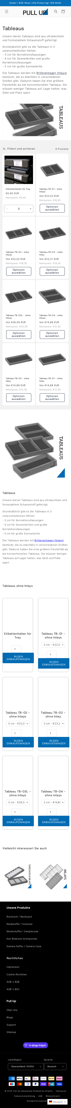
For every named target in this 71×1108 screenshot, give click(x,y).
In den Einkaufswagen (18, 658)
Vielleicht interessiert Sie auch (24, 848)
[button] (6, 11)
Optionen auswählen (52, 208)
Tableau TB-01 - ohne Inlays (50, 190)
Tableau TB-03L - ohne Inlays (18, 316)
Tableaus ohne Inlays (17, 586)
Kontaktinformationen (37, 1101)
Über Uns (12, 1010)
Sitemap (11, 1032)
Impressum (13, 966)
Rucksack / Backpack (19, 916)
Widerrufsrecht (53, 1096)
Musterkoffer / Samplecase (22, 931)
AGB (40, 1096)
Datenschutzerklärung (24, 1096)
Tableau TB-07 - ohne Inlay (51, 379)
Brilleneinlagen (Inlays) (51, 73)
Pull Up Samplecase (22, 1091)
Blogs (10, 1017)
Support (11, 1024)
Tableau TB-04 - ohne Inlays (51, 316)
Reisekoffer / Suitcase (19, 924)
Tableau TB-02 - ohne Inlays (17, 253)
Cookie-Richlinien (17, 974)
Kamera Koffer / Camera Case (24, 946)
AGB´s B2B (13, 981)
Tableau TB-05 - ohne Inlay (17, 379)
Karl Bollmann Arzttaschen (22, 938)
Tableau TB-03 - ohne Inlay (51, 253)
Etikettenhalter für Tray (18, 189)
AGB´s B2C (13, 989)
